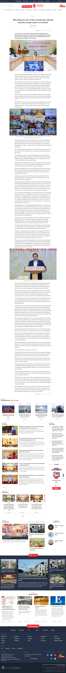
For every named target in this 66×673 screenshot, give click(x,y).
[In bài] (15, 30)
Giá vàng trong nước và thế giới (40, 607)
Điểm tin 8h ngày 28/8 (59, 541)
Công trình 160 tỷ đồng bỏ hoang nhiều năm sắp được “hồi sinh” (57, 586)
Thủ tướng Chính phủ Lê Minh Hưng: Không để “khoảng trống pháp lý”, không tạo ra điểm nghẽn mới (8, 507)
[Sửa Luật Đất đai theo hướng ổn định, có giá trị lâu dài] (33, 568)
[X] (55, 1)
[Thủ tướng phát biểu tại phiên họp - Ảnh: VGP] (33, 40)
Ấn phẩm (56, 464)
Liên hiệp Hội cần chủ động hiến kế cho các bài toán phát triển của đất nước (31, 451)
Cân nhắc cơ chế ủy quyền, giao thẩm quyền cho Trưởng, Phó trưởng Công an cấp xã (8, 586)
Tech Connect (41, 1)
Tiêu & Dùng (25, 1)
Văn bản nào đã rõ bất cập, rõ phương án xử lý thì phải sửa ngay (23, 506)
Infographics (20, 648)
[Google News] (64, 1)
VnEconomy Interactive (57, 606)
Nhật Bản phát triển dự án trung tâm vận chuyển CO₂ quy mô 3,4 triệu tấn (24, 415)
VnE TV (34, 1)
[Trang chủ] (4, 10)
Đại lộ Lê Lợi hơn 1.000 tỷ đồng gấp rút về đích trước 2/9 (8, 571)
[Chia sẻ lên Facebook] (42, 30)
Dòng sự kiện (33, 594)
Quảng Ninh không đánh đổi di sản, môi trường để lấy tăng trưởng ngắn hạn (31, 476)
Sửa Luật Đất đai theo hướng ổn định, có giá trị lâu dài (32, 579)
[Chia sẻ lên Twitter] (44, 30)
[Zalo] (58, 1)
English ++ (48, 1)
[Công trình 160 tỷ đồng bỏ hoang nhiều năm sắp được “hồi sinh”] (57, 578)
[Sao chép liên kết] (48, 30)
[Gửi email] (46, 30)
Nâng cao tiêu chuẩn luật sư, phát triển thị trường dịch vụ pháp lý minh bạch (31, 464)
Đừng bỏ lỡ (5, 492)
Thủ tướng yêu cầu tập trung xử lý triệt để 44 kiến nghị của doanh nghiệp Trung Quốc (58, 435)
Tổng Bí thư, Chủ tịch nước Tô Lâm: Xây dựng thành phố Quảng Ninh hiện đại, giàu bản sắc (31, 427)
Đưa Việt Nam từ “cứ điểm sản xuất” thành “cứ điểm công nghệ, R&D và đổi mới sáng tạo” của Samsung (58, 428)
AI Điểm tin (56, 522)
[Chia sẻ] (50, 30)
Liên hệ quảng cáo (34, 658)
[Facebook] (53, 1)
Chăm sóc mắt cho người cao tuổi (36, 535)
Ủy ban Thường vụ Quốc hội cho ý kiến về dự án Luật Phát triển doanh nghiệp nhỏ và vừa (31, 439)
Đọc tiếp (4, 424)
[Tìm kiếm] (4, 6)
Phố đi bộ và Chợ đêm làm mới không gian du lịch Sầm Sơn (8, 415)
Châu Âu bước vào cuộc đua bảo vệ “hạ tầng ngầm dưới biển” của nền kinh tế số (58, 415)
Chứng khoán (18, 1)
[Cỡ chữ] (18, 30)
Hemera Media (18, 667)
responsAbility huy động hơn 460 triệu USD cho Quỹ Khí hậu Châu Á (41, 415)
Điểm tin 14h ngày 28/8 (59, 526)
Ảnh (2, 648)
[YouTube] (60, 1)
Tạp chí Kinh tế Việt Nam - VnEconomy (58, 668)
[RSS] (55, 658)
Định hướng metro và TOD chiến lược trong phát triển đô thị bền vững (8, 608)
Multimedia (5, 522)
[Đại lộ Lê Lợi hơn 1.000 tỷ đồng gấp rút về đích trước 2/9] (8, 564)
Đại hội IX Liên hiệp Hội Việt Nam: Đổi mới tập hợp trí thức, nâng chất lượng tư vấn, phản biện (58, 457)
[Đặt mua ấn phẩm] (62, 5)
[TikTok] (62, 1)
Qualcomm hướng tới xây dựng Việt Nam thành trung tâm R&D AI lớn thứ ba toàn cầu (57, 443)
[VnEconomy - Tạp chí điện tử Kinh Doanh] (33, 626)
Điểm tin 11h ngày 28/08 (59, 534)
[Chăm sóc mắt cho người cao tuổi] (57, 564)
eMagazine (7, 648)
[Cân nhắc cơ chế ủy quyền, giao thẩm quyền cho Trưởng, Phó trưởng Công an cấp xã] (8, 578)
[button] (33, 516)
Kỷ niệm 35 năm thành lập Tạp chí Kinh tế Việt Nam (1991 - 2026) (24, 608)
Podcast (13, 648)
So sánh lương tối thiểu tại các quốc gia (36, 549)
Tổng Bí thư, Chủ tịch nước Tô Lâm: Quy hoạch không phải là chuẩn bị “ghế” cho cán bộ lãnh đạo (58, 450)
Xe (30, 1)
